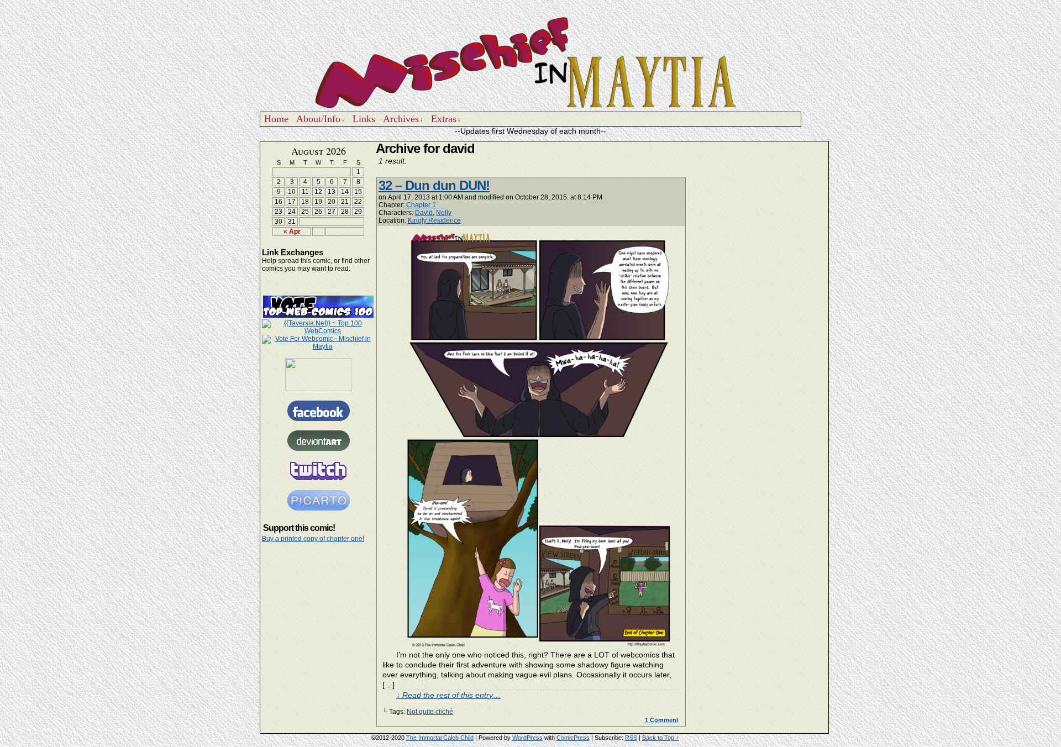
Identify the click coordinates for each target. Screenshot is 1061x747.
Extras (446, 118)
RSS (631, 737)
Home (276, 118)
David (424, 213)
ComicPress (573, 737)
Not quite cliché (430, 712)
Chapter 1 (421, 205)
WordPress (527, 737)
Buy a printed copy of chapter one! (313, 539)
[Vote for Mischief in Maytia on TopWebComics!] (318, 315)
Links (364, 118)
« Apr (292, 231)
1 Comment (662, 720)
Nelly (443, 213)
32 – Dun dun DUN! (434, 185)
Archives (403, 118)
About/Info (320, 118)
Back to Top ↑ (660, 737)
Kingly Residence (434, 220)
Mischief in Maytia (530, 61)
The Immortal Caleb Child (440, 737)
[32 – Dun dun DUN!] (538, 644)
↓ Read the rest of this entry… (448, 695)
